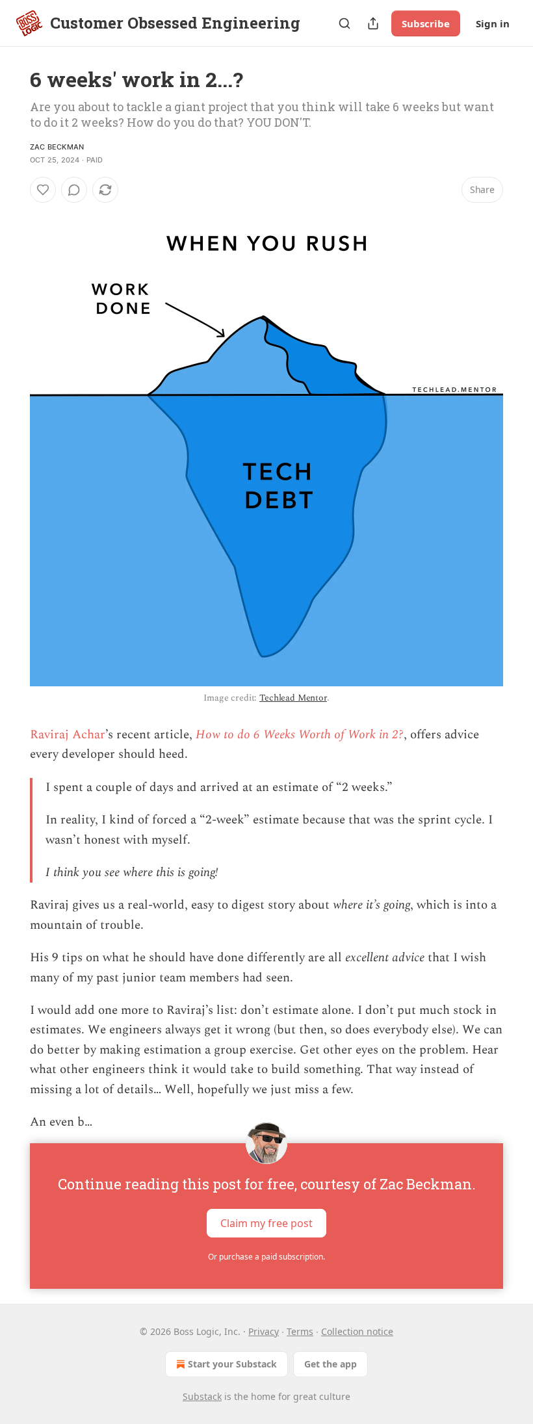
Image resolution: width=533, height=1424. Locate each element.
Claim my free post (266, 1222)
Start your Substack (232, 1364)
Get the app (330, 1364)
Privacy (263, 1331)
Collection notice (357, 1331)
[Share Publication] (373, 23)
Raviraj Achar (67, 734)
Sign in (493, 23)
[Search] (345, 23)
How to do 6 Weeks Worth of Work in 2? (300, 734)
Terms (300, 1331)
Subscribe (426, 23)
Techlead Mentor (293, 698)
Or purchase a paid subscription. (266, 1256)
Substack (202, 1396)
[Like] (43, 190)
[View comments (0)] (74, 190)
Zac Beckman (57, 146)
